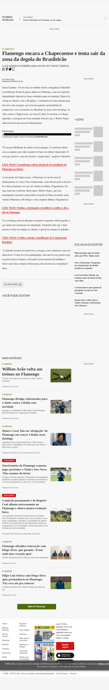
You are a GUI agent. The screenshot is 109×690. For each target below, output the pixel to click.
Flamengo (8, 49)
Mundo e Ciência (23, 625)
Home (4, 624)
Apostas (23, 634)
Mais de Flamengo (36, 606)
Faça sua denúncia (23, 652)
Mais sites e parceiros (25, 639)
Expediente (49, 673)
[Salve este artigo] (13, 70)
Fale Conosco (62, 673)
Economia (6, 653)
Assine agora (65, 645)
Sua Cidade (24, 630)
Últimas (7, 18)
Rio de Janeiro (5, 635)
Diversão (6, 640)
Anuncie (73, 673)
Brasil (4, 657)
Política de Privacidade (24, 658)
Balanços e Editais (24, 645)
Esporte (5, 644)
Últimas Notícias (5, 629)
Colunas (5, 649)
